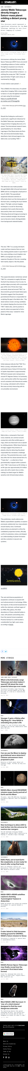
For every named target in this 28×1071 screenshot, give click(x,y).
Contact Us (6, 1054)
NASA (11, 624)
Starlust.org (6, 1025)
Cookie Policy (7, 1049)
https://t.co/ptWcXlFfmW (9, 98)
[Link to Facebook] (3, 1057)
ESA (13, 79)
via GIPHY (4, 588)
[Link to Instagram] (6, 1057)
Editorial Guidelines (9, 1043)
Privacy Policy (7, 1046)
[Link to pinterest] (9, 1058)
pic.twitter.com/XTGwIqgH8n (10, 101)
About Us (5, 1041)
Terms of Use (7, 1051)
